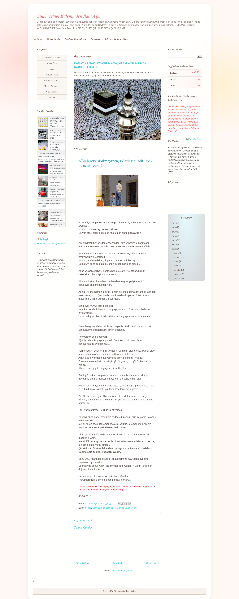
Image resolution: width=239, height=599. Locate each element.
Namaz (52, 69)
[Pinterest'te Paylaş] (129, 503)
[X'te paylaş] (124, 503)
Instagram (95, 39)
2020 (174, 227)
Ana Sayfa (37, 39)
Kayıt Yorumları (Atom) (122, 571)
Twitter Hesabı (53, 39)
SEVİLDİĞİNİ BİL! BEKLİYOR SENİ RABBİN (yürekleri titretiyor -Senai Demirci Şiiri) (50, 203)
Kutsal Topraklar (51, 86)
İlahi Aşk (44, 239)
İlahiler (52, 97)
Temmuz (177, 274)
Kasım (177, 257)
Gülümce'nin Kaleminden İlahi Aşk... (69, 16)
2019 (174, 232)
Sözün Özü (52, 63)
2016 (174, 245)
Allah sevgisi (98, 508)
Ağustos (177, 270)
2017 (174, 240)
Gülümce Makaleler (51, 57)
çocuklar (110, 508)
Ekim (176, 262)
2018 (174, 236)
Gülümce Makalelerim (126, 508)
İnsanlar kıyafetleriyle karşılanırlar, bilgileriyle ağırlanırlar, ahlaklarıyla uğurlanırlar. (57, 194)
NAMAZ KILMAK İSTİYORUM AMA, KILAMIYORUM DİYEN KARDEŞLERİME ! (56, 135)
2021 (174, 223)
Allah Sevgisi (52, 74)
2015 (174, 249)
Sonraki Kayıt (82, 563)
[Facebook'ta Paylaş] (127, 503)
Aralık (176, 253)
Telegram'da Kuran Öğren (116, 39)
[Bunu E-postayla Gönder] (119, 503)
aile (89, 508)
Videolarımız (52, 91)
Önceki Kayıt (152, 563)
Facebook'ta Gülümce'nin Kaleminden (119, 591)
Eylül (176, 266)
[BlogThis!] (122, 503)
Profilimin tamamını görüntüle (51, 243)
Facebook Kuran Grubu (75, 39)
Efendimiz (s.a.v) (51, 80)
